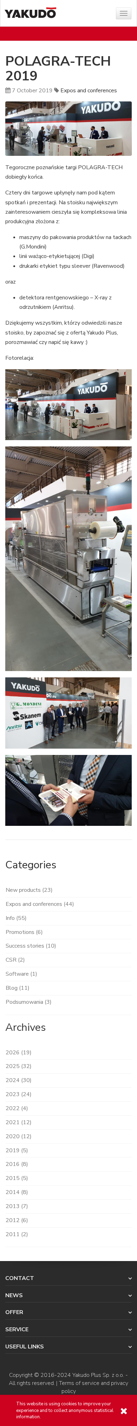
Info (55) (16, 918)
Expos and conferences (88, 90)
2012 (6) (17, 1220)
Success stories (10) (31, 946)
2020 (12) (19, 1136)
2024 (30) (19, 1080)
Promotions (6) (24, 932)
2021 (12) (19, 1122)
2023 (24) (19, 1094)
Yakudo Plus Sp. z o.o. (98, 1375)
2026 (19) (19, 1052)
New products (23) (29, 890)
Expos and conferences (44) (40, 904)
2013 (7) (17, 1206)
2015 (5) (17, 1178)
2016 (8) (17, 1164)
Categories (30, 865)
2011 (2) (17, 1234)
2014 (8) (17, 1192)
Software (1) (21, 974)
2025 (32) (19, 1066)
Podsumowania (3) (29, 1002)
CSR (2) (15, 960)
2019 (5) (17, 1150)
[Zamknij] (124, 1411)
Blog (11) (18, 988)
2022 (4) (17, 1108)
